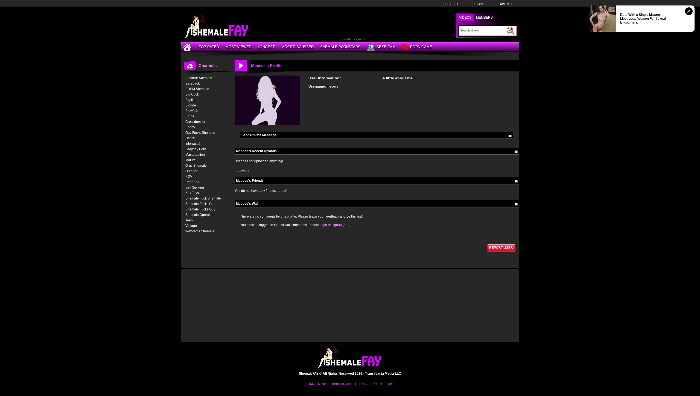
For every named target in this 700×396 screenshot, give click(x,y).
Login (478, 3)
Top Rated (209, 47)
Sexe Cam (386, 47)
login (323, 225)
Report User (501, 248)
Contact (387, 384)
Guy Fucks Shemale (200, 133)
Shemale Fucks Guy (200, 209)
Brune (189, 116)
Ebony (190, 127)
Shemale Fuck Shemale (203, 198)
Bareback (192, 83)
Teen (189, 220)
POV (188, 176)
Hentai (190, 138)
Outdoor (191, 171)
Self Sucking (194, 187)
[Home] (187, 47)
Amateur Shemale (198, 78)
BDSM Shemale (197, 89)
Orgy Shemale (196, 165)
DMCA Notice (318, 384)
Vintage (191, 226)
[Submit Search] (510, 30)
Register (451, 3)
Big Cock (192, 94)
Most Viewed (238, 47)
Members (484, 17)
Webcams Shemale (199, 231)
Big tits (190, 100)
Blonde (190, 105)
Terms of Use (341, 384)
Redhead (192, 182)
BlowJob (191, 111)
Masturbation (195, 155)
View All (243, 171)
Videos (465, 17)
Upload (506, 3)
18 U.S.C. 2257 (366, 384)
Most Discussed (297, 47)
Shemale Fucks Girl (199, 204)
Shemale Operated (199, 215)
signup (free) (341, 225)
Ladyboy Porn (195, 149)
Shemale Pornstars (340, 47)
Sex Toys (192, 193)
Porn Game (421, 47)
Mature (190, 160)
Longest (266, 47)
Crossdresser (195, 122)
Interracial (192, 144)
